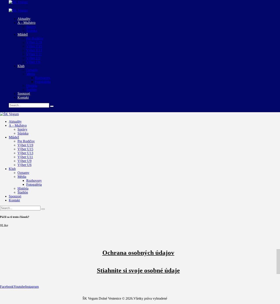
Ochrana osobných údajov (138, 252)
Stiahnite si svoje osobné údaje (138, 270)
